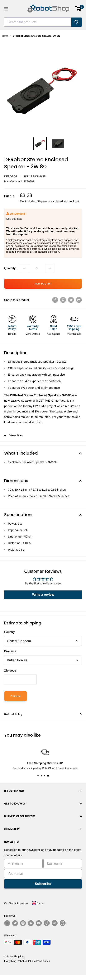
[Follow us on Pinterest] (31, 923)
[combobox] (37, 22)
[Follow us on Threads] (63, 923)
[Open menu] (6, 8)
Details (12, 333)
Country (9, 632)
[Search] (76, 22)
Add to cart (43, 283)
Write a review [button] (43, 594)
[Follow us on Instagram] (23, 923)
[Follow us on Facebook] (7, 923)
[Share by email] (79, 300)
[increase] (50, 268)
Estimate (15, 696)
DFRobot (10, 176)
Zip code (10, 670)
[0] (78, 8)
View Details (33, 333)
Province (10, 651)
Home (5, 36)
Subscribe (43, 884)
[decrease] (24, 268)
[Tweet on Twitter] (71, 300)
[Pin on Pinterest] (63, 300)
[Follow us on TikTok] (47, 923)
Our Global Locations (16, 903)
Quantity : (10, 268)
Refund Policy (13, 714)
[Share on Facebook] (55, 300)
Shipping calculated (50, 201)
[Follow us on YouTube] (39, 923)
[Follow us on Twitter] (15, 923)
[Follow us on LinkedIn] (55, 923)
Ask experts (53, 333)
